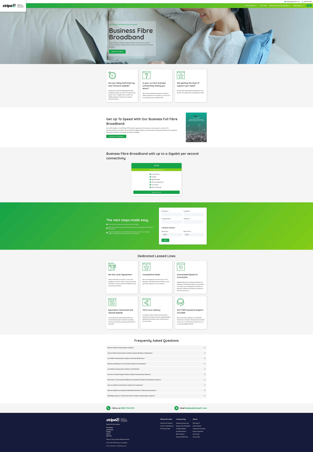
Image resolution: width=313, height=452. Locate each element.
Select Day (165, 231)
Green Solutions (197, 426)
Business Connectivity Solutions (279, 5)
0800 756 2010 (127, 408)
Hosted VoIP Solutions (166, 423)
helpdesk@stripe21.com (196, 408)
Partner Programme (198, 431)
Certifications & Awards (199, 428)
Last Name (186, 211)
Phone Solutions (250, 5)
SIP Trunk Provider (165, 428)
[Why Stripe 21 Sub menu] (303, 5)
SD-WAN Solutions (181, 431)
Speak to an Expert (117, 51)
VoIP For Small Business (167, 426)
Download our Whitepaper (116, 136)
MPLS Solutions (180, 434)
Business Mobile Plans (182, 437)
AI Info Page (196, 434)
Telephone (186, 218)
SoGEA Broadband (181, 428)
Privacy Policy (196, 437)
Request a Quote (156, 192)
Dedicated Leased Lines (182, 423)
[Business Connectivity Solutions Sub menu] (290, 5)
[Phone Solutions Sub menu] (257, 5)
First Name (165, 211)
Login (309, 5)
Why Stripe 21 (298, 5)
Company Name (166, 218)
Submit (165, 240)
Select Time (186, 231)
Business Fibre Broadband (183, 426)
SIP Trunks (263, 5)
